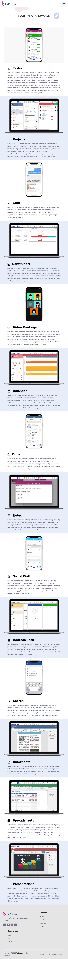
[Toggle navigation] (64, 3)
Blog (9, 935)
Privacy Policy (45, 954)
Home (42, 917)
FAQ (9, 938)
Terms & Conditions (58, 954)
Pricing (42, 926)
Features (43, 923)
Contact (10, 941)
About (42, 920)
